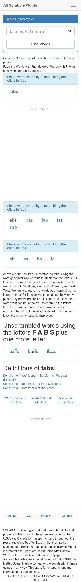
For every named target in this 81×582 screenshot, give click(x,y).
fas (60, 220)
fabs (14, 91)
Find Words (40, 43)
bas (29, 220)
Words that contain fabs (66, 400)
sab (13, 227)
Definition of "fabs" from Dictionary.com (28, 388)
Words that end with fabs (41, 400)
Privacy (46, 516)
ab (12, 258)
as (25, 258)
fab (45, 220)
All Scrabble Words (20, 5)
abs (13, 220)
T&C (28, 516)
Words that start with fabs (15, 400)
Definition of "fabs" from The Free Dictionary (32, 384)
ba (39, 258)
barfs (33, 351)
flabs (51, 351)
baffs (14, 351)
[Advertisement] (40, 154)
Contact (67, 516)
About (12, 516)
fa (53, 258)
